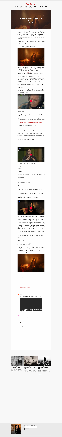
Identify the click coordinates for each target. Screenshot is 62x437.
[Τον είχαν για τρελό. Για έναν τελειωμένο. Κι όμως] (23, 419)
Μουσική (31, 6)
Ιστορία (46, 6)
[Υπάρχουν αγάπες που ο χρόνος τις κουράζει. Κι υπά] (43, 419)
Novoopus (34, 436)
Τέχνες (21, 7)
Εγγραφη (27, 429)
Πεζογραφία (25, 6)
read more (12, 373)
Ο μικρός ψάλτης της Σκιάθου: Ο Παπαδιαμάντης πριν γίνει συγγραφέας (31, 72)
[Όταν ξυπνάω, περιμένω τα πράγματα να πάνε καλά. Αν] (18, 419)
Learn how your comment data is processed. (32, 346)
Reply (22, 326)
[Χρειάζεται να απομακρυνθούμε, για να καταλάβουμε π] (33, 419)
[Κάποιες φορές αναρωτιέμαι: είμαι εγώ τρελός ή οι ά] (38, 419)
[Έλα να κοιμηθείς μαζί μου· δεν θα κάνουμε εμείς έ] (13, 419)
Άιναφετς (21, 294)
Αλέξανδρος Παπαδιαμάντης (23, 287)
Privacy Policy (26, 432)
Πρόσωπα (16, 6)
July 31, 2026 (25, 366)
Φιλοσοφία (25, 7)
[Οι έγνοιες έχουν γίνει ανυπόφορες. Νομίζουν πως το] (28, 419)
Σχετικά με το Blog (39, 7)
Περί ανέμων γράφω (32, 7)
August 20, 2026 (12, 366)
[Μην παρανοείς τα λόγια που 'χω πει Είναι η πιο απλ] (48, 419)
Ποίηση (21, 6)
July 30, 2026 (40, 366)
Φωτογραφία (36, 6)
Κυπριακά (41, 6)
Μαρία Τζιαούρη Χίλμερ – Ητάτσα (15, 367)
